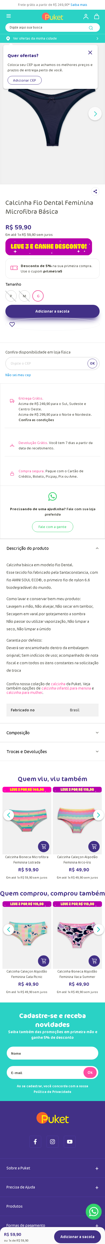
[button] (11, 324)
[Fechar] (90, 53)
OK (92, 402)
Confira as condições (36, 459)
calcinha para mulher (24, 731)
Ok (90, 1111)
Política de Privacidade (52, 1131)
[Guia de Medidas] (72, 337)
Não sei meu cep (18, 414)
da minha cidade (35, 38)
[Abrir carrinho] (97, 16)
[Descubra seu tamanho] (28, 337)
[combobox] (52, 28)
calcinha (58, 723)
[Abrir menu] (8, 16)
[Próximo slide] (95, 113)
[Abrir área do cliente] (83, 16)
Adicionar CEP (24, 80)
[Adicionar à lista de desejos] (52, 363)
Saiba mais (79, 4)
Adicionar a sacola (52, 350)
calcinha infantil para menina (66, 727)
